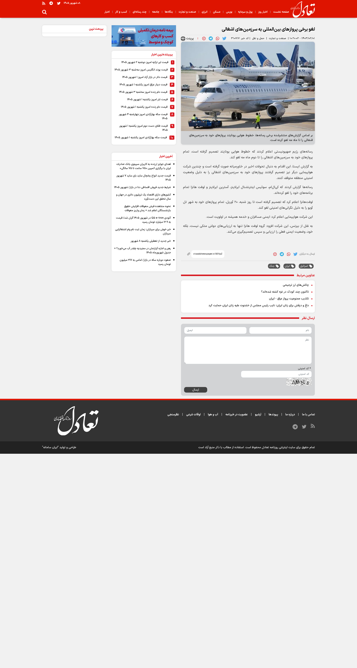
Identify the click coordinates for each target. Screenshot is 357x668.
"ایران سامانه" (50, 447)
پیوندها (273, 414)
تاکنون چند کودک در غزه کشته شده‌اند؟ (285, 292)
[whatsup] (217, 38)
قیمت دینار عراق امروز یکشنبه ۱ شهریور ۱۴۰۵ (143, 85)
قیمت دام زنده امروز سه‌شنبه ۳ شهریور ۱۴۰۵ (143, 92)
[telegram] (211, 38)
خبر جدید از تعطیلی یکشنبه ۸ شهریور (151, 241)
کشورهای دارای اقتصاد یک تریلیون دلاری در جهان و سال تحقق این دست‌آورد (143, 197)
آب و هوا (213, 414)
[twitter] (224, 38)
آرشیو (258, 414)
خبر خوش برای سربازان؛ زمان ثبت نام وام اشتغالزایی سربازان (143, 231)
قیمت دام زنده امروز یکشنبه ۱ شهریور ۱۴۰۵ (144, 107)
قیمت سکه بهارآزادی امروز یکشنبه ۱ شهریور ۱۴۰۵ (141, 138)
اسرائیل (304, 266)
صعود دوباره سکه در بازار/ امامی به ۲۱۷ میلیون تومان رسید (145, 262)
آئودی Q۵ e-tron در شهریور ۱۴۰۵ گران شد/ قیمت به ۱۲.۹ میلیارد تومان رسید (143, 220)
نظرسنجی (173, 414)
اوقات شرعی (193, 414)
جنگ (272, 266)
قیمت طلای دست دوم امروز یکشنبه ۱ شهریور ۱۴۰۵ (143, 128)
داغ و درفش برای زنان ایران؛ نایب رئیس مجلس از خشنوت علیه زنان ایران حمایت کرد (258, 305)
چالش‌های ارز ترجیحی (296, 285)
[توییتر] (59, 3)
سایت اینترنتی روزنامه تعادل (278, 447)
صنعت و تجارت (277, 38)
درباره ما (290, 414)
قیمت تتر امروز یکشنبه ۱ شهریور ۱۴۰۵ (147, 100)
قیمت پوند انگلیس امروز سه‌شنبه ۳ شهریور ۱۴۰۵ (141, 70)
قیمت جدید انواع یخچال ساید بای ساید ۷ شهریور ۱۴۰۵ (143, 178)
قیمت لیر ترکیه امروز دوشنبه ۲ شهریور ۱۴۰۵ (144, 62)
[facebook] (204, 38)
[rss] (43, 3)
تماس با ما (308, 414)
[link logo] (301, 9)
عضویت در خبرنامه (236, 414)
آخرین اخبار (166, 156)
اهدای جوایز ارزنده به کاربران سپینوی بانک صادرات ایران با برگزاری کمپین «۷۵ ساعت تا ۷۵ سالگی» (143, 166)
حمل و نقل (258, 38)
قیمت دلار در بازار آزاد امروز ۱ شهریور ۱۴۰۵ (144, 77)
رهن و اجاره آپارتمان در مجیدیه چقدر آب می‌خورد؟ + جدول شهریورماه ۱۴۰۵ (142, 250)
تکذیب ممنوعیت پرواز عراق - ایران (289, 298)
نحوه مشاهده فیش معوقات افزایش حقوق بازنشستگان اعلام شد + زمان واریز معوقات (147, 208)
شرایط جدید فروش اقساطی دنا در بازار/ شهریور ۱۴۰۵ (142, 187)
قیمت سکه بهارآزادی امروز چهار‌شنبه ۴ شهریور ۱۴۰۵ (143, 116)
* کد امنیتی (304, 369)
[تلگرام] (51, 3)
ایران (287, 266)
